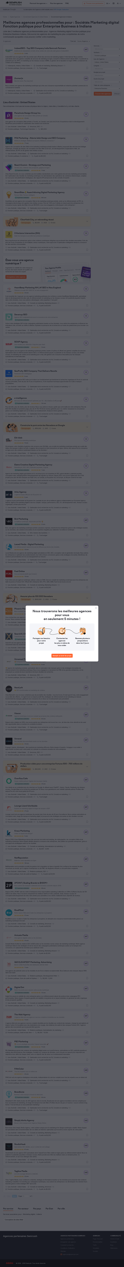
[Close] (96, 608)
